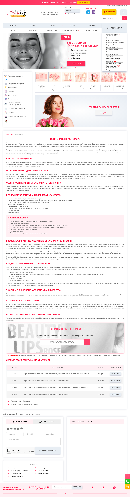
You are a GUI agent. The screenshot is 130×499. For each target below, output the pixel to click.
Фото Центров (12, 95)
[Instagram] (103, 487)
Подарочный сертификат (16, 84)
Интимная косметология (113, 63)
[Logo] (18, 13)
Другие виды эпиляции (113, 38)
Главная (13, 25)
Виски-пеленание (43, 473)
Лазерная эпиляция (114, 35)
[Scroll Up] (65, 493)
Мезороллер (15, 468)
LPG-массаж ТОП (43, 471)
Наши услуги (116, 28)
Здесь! (105, 113)
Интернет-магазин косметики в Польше (17, 121)
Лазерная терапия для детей (115, 42)
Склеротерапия (16, 473)
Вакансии (11, 112)
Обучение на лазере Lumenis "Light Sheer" (14, 104)
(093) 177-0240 (91, 9)
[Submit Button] (124, 18)
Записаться (110, 12)
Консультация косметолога (16, 80)
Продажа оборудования (15, 76)
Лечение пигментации (113, 59)
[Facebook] (92, 487)
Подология (111, 61)
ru (123, 12)
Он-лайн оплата (13, 99)
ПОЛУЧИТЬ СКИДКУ (84, 2)
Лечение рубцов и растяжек (19, 471)
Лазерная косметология (113, 40)
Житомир (68, 10)
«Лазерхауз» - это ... (92, 30)
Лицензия (11, 91)
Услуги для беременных (113, 45)
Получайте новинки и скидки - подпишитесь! (39, 488)
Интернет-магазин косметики (17, 116)
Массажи (109, 52)
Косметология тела (112, 54)
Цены (33, 25)
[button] (53, 67)
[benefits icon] (41, 77)
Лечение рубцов (113, 66)
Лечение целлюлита (44, 468)
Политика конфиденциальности (13, 489)
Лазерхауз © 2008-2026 (10, 487)
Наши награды (12, 87)
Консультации (110, 70)
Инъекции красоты (112, 47)
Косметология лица (112, 49)
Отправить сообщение (47, 450)
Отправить (77, 487)
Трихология (109, 56)
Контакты (92, 25)
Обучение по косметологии (16, 108)
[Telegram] (114, 488)
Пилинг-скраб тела (17, 476)
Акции (52, 25)
